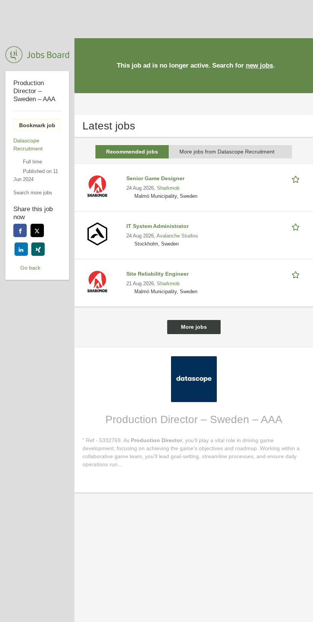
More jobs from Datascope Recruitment (226, 152)
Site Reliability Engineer (157, 274)
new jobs (259, 65)
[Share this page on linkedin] (21, 249)
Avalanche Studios (177, 236)
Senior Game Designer (155, 178)
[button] (301, 65)
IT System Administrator (157, 226)
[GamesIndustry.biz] (37, 54)
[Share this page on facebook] (20, 230)
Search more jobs (32, 192)
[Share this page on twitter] (37, 230)
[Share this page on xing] (38, 249)
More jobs (194, 327)
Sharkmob (168, 188)
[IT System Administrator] (97, 233)
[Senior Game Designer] (97, 186)
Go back (30, 268)
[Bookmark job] (297, 178)
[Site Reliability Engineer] (97, 281)
